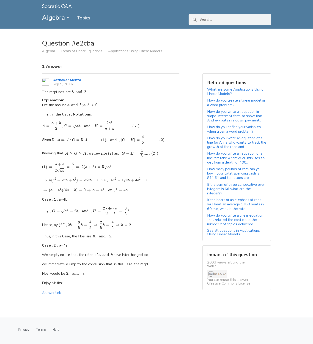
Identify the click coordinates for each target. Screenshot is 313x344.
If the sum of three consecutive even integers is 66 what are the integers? (236, 189)
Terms (41, 329)
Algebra (54, 17)
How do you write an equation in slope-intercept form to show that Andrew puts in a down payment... (235, 116)
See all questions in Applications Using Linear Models (233, 232)
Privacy (23, 329)
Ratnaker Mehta (67, 80)
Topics (83, 18)
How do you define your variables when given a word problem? (234, 129)
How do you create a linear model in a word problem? (236, 102)
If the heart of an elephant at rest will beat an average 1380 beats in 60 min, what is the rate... (235, 204)
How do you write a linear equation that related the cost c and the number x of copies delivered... (235, 220)
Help (56, 329)
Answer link (51, 292)
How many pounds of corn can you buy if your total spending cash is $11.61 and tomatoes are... (234, 173)
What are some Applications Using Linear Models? (235, 91)
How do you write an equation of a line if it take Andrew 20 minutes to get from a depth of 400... (236, 158)
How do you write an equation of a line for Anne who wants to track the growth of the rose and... (236, 142)
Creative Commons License (228, 283)
